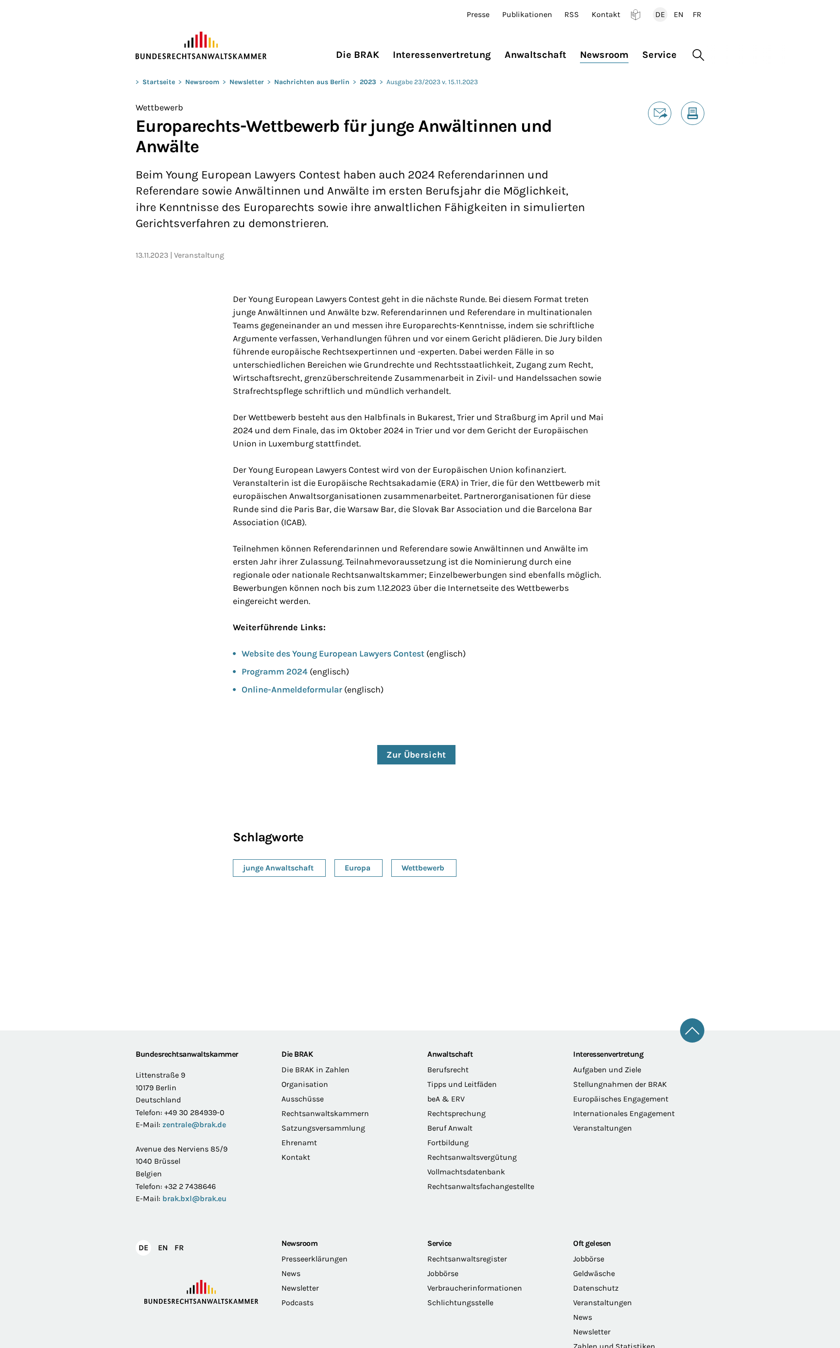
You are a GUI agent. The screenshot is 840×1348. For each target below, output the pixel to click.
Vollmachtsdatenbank (466, 1171)
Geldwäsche (594, 1273)
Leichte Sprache (636, 14)
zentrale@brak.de (194, 1124)
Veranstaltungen (602, 1128)
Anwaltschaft (449, 1054)
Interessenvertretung (608, 1054)
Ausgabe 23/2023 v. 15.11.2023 (432, 82)
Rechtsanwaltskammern (325, 1113)
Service (439, 1243)
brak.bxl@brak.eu (194, 1198)
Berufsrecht (448, 1069)
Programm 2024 (275, 671)
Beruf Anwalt (449, 1128)
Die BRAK (297, 1054)
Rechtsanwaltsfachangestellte (480, 1186)
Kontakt (606, 14)
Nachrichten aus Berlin (312, 82)
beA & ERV (446, 1098)
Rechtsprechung (456, 1113)
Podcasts (297, 1302)
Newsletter (246, 82)
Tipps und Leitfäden (462, 1084)
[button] (361, 52)
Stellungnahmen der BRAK (620, 1084)
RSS (571, 14)
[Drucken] (692, 113)
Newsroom (202, 82)
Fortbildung (448, 1142)
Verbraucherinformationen (474, 1288)
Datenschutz (596, 1288)
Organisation (304, 1084)
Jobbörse (442, 1273)
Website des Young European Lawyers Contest (333, 653)
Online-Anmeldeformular (292, 689)
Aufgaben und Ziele (607, 1069)
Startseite (158, 82)
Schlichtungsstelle (460, 1302)
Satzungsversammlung (323, 1128)
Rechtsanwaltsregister (467, 1258)
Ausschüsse (302, 1098)
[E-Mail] (659, 113)
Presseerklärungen (314, 1258)
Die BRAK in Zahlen (315, 1069)
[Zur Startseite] (201, 46)
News (290, 1273)
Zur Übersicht (416, 754)
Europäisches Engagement (620, 1098)
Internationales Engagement (624, 1113)
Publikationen (527, 14)
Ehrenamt (299, 1142)
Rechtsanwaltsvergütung (472, 1157)
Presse (478, 14)
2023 (368, 82)
